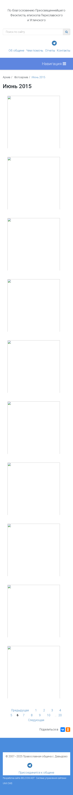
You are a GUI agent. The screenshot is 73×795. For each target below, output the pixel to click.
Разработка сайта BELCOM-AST (19, 778)
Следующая (36, 720)
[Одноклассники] (68, 729)
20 (60, 715)
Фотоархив (21, 77)
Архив (6, 77)
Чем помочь (34, 50)
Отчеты (50, 50)
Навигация (52, 64)
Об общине (16, 50)
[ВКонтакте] (62, 729)
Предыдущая (20, 710)
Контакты (63, 50)
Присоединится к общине (36, 772)
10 (48, 715)
